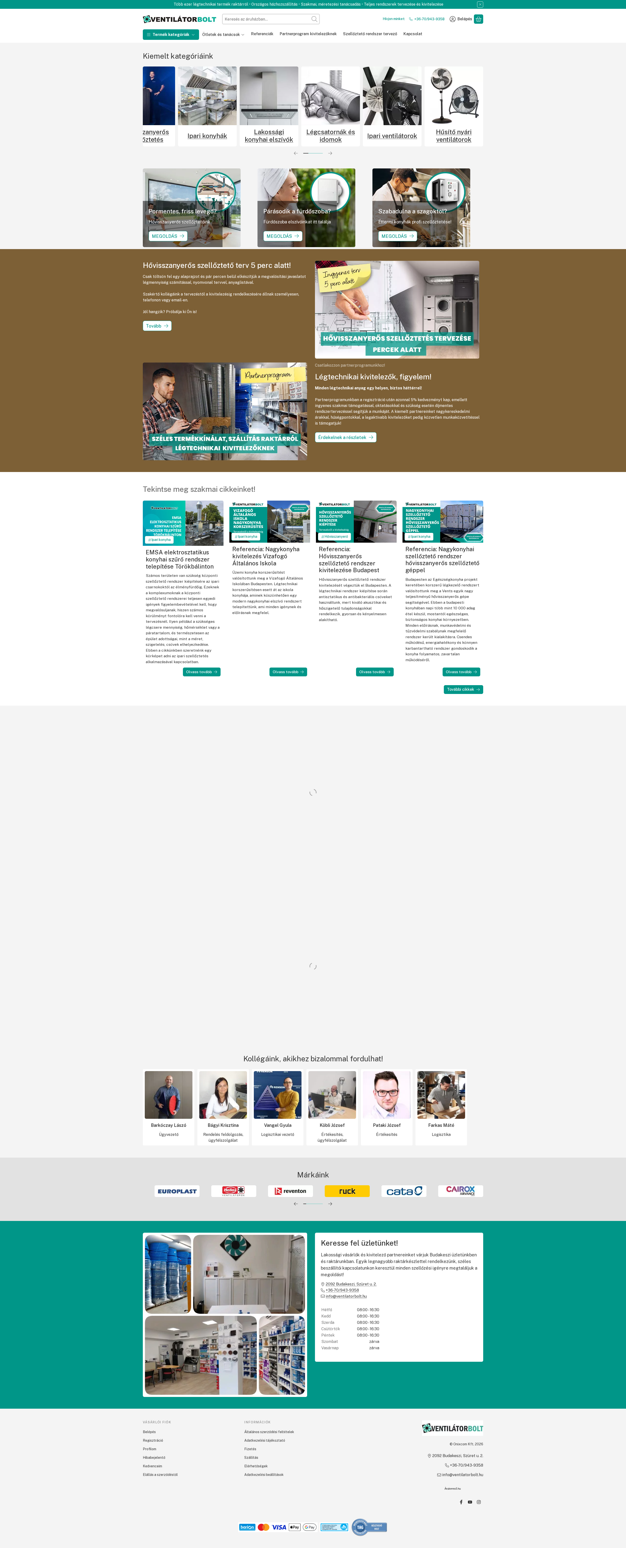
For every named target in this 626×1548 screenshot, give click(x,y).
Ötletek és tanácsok (221, 34)
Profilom (149, 1449)
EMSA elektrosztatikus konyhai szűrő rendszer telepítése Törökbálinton (180, 559)
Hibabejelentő (154, 1458)
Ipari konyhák (295, 136)
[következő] (330, 153)
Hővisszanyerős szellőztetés (234, 135)
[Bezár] (480, 4)
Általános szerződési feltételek (269, 1432)
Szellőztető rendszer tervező (370, 34)
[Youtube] (470, 1502)
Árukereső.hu (453, 1488)
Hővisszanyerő (336, 536)
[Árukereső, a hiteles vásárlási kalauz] (369, 1527)
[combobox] (271, 19)
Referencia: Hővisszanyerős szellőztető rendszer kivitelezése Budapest (349, 559)
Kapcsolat (412, 34)
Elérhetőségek (256, 1466)
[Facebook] (461, 1502)
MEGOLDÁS (164, 236)
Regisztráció (153, 1440)
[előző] (296, 153)
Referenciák (262, 34)
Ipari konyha (161, 540)
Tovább (153, 326)
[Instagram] (478, 1502)
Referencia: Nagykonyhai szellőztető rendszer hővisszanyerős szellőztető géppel (442, 559)
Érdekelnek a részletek (342, 437)
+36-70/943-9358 (429, 19)
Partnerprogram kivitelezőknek (308, 34)
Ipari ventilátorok (480, 136)
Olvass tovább (199, 672)
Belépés (149, 1432)
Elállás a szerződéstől (160, 1475)
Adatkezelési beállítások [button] (264, 1475)
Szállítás (251, 1458)
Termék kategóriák (171, 34)
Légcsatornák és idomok (418, 135)
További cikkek (460, 689)
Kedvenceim (152, 1466)
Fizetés (250, 1449)
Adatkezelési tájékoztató (264, 1440)
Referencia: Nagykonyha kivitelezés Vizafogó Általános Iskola (266, 556)
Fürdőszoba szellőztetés (172, 135)
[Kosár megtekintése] (478, 19)
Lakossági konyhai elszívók (357, 135)
